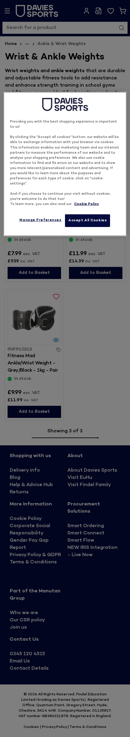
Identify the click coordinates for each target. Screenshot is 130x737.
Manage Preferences (40, 220)
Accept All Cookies (87, 221)
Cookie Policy (86, 204)
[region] (65, 164)
